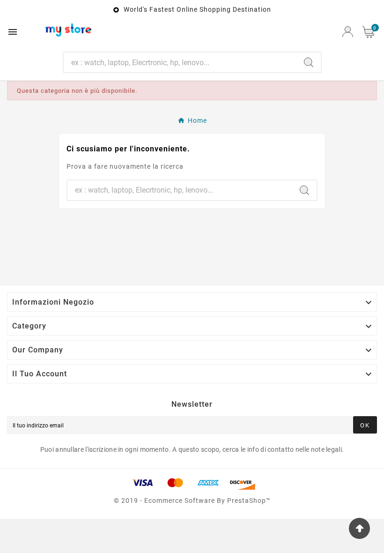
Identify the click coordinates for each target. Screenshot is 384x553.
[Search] (308, 62)
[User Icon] (347, 31)
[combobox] (180, 62)
